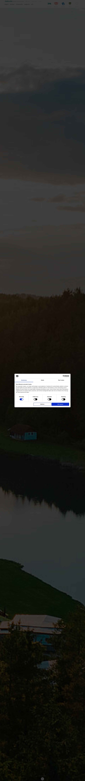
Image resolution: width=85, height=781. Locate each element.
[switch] (35, 399)
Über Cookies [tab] (61, 380)
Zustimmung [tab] (24, 380)
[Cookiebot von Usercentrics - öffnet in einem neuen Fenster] (63, 376)
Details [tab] (42, 380)
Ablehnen (42, 404)
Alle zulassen (60, 404)
